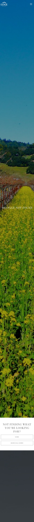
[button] (31, 4)
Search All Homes (17, 443)
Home (17, 437)
